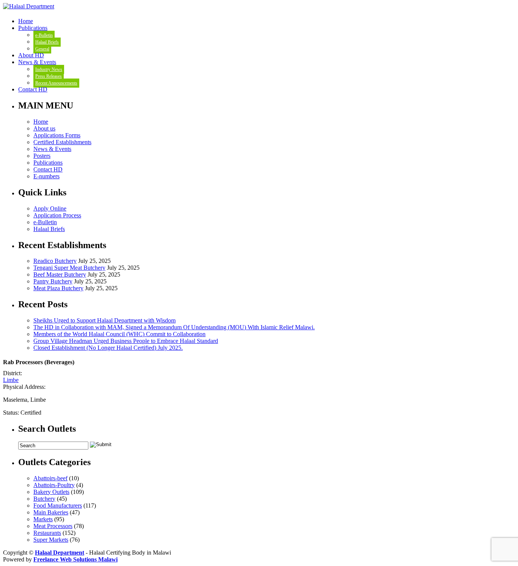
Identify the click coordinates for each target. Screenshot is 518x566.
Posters (41, 156)
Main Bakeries (50, 512)
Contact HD (32, 89)
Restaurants (47, 533)
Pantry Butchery (52, 281)
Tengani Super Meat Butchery (69, 267)
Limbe (11, 380)
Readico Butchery (55, 261)
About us (44, 128)
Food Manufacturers (57, 505)
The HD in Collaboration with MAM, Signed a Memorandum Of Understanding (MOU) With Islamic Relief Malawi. (174, 327)
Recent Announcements (56, 83)
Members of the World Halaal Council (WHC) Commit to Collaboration (119, 334)
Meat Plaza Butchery (58, 288)
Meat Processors (52, 526)
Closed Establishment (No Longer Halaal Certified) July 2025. (108, 347)
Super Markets (50, 539)
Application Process (57, 215)
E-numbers (46, 176)
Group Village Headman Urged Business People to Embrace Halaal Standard (125, 341)
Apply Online (49, 208)
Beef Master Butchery (59, 274)
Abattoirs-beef (50, 478)
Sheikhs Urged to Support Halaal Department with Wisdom (104, 320)
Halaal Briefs (47, 42)
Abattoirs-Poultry (54, 485)
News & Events (37, 62)
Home (25, 21)
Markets (43, 519)
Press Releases (48, 76)
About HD (31, 55)
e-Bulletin (44, 35)
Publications (32, 28)
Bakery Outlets (51, 492)
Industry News (48, 69)
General (42, 49)
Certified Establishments (62, 142)
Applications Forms (56, 135)
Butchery (44, 498)
